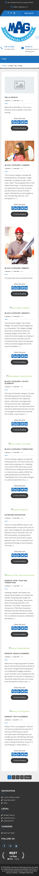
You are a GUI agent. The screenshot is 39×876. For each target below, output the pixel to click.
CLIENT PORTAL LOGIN (11, 797)
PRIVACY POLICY (9, 815)
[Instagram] (11, 13)
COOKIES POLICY (9, 818)
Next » (28, 777)
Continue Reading (19, 128)
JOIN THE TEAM (9, 833)
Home (4, 65)
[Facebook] (8, 13)
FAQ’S (5, 803)
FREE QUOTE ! (29, 13)
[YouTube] (16, 846)
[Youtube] (14, 13)
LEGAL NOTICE (9, 821)
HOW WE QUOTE (9, 800)
